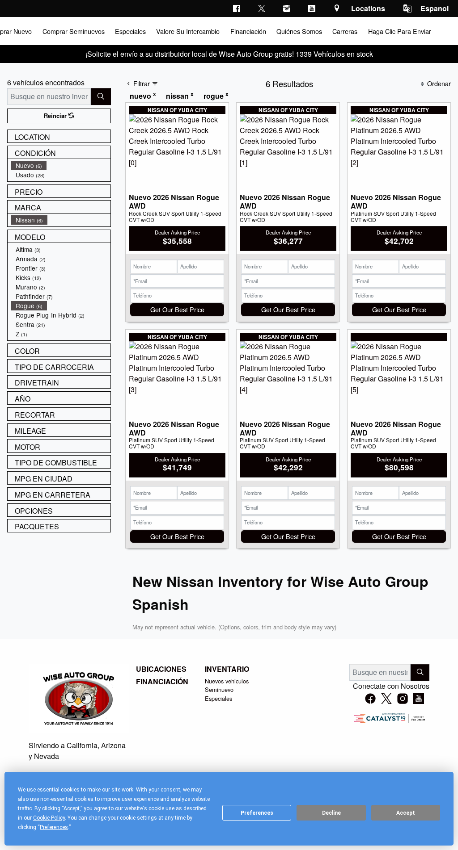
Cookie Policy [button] (49, 818)
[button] (73, 31)
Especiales (218, 698)
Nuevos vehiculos (227, 681)
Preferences (257, 813)
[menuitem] (60, 165)
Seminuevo (219, 689)
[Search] (101, 96)
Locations (368, 8)
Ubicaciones (161, 669)
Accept (405, 813)
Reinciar (56, 116)
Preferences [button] (54, 827)
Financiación (162, 682)
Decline (331, 813)
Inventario (227, 669)
